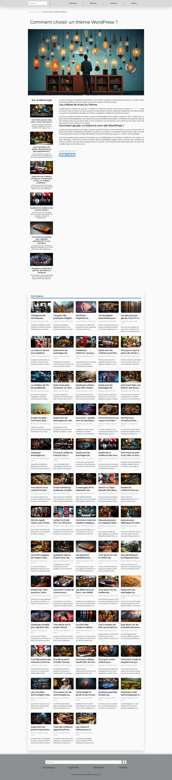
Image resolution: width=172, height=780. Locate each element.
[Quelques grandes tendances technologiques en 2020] (108, 683)
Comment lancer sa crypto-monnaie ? (108, 419)
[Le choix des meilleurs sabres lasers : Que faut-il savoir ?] (86, 616)
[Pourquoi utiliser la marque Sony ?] (63, 444)
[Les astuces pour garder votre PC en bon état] (131, 307)
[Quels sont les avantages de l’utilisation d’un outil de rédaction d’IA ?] (108, 376)
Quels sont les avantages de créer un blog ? (63, 420)
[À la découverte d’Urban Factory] (63, 651)
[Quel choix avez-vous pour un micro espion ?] (63, 376)
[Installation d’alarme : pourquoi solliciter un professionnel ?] (86, 342)
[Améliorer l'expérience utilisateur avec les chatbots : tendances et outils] (86, 307)
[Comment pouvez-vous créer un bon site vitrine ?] (41, 110)
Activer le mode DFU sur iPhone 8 (62, 521)
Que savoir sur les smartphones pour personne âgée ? (130, 627)
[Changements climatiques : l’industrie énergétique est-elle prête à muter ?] (41, 307)
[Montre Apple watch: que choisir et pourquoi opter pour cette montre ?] (41, 511)
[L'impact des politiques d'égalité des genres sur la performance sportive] (63, 307)
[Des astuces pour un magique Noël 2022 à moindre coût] (108, 511)
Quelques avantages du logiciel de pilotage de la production (40, 456)
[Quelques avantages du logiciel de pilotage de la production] (41, 444)
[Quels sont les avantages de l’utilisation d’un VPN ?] (86, 444)
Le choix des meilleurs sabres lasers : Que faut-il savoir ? (85, 628)
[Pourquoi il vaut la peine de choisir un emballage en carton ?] (131, 342)
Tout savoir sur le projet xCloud (61, 626)
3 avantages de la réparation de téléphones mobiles (86, 490)
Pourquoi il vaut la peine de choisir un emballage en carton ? (130, 354)
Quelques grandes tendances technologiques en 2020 (108, 696)
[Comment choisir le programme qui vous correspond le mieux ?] (131, 651)
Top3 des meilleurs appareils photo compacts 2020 (62, 730)
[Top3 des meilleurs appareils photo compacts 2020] (63, 718)
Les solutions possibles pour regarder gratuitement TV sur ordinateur (42, 240)
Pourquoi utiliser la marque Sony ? (62, 454)
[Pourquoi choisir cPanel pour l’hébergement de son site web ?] (108, 651)
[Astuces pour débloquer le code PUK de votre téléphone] (131, 511)
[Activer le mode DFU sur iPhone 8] (63, 511)
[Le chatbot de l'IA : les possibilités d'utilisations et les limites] (41, 376)
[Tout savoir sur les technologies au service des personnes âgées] (63, 683)
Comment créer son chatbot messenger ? (86, 523)
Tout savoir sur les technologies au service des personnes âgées (62, 696)
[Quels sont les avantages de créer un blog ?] (63, 409)
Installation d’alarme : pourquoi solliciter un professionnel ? (85, 354)
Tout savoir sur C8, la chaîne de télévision (107, 558)
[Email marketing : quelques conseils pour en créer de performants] (63, 479)
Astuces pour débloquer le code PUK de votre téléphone (130, 524)
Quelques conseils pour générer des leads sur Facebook (42, 270)
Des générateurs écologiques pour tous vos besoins (130, 558)
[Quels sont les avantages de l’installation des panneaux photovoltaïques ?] (63, 342)
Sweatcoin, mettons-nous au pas (129, 490)
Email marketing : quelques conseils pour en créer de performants (62, 491)
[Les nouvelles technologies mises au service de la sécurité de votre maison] (41, 683)
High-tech (93, 3)
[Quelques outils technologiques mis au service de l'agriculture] (131, 683)
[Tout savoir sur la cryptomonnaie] (41, 479)
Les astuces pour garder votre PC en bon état (130, 318)
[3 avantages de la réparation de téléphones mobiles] (86, 479)
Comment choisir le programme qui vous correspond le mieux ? (131, 663)
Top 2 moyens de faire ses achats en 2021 (107, 627)
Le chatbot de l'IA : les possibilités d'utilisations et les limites (40, 389)
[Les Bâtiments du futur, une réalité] (86, 581)
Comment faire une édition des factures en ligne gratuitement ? (41, 149)
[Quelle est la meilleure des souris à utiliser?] (41, 199)
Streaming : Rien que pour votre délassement (39, 592)
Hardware (113, 3)
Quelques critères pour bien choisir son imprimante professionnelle (85, 389)
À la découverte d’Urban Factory (61, 660)
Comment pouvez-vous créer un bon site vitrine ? (42, 121)
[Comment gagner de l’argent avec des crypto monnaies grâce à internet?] (41, 546)
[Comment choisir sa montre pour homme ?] (63, 581)
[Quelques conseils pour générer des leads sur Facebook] (41, 259)
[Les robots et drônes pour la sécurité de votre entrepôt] (86, 718)
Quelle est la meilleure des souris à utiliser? (41, 209)
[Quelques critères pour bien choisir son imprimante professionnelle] (86, 376)
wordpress (135, 109)
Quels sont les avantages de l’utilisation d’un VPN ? (84, 456)
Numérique (73, 3)
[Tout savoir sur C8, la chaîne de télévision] (108, 546)
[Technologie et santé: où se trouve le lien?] (86, 683)
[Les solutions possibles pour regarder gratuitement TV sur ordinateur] (41, 228)
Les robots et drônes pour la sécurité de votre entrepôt (84, 731)
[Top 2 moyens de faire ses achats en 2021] (108, 616)
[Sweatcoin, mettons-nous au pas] (131, 479)
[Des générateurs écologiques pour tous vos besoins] (131, 546)
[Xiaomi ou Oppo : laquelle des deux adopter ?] (108, 479)
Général (134, 3)
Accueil (30, 12)
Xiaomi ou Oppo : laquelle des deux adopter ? (107, 490)
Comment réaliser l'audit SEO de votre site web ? (86, 662)
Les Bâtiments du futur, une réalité (85, 591)
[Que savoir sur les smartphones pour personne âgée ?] (131, 616)
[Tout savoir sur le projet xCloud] (63, 616)
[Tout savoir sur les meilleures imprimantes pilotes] (108, 581)
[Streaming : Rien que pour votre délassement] (41, 581)
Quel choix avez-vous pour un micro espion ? (63, 388)
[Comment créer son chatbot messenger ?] (86, 511)
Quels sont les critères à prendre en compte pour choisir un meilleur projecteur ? (41, 179)
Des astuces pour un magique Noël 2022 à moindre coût (107, 524)
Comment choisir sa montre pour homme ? (63, 592)
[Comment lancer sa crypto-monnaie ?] (108, 409)
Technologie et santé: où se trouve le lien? (85, 695)
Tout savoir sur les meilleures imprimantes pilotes (107, 593)
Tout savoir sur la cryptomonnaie (39, 488)
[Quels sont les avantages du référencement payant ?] (131, 581)
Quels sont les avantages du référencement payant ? (128, 593)
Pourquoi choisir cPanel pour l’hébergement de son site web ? (107, 663)
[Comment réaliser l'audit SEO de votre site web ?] (86, 651)
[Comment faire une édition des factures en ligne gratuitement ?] (41, 138)
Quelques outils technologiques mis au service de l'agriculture (131, 696)
